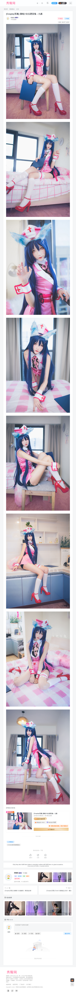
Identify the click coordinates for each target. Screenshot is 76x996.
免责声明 (15, 984)
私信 (67, 18)
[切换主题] (72, 984)
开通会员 (63, 3)
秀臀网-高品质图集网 (21, 987)
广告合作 (22, 984)
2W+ (20, 876)
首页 (6, 9)
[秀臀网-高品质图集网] (12, 972)
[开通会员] (72, 980)
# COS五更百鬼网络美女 (14, 845)
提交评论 (67, 933)
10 (28, 876)
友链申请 (8, 984)
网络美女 (12, 9)
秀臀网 (12, 17)
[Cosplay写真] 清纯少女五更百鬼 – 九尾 (24, 13)
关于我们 (28, 984)
